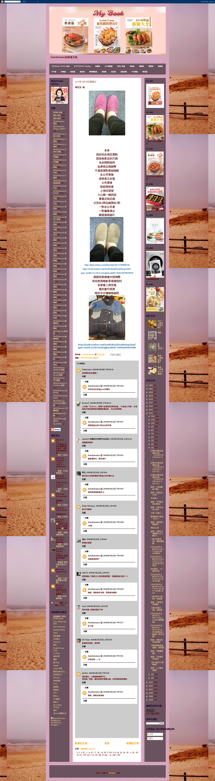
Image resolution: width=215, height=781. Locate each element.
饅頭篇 (145, 72)
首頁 (106, 743)
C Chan (56, 653)
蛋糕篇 (104, 72)
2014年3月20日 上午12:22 (121, 439)
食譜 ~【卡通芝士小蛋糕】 (160, 370)
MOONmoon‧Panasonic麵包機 (59, 403)
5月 (152, 441)
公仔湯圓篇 (109, 66)
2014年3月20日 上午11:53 (97, 606)
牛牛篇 (54, 72)
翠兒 (55, 645)
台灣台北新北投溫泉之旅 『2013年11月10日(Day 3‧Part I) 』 (157, 479)
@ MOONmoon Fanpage (82, 66)
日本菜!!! (154, 498)
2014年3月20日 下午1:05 (99, 673)
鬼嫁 (55, 659)
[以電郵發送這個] (111, 354)
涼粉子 (56, 702)
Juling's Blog (59, 630)
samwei (56, 642)
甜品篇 (113, 72)
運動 (159, 332)
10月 (153, 423)
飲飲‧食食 (57, 115)
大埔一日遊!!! (156, 513)
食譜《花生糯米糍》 (61, 597)
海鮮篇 (132, 66)
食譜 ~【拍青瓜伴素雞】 (157, 603)
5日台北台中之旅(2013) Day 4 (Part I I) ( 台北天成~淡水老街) (157, 561)
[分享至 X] (115, 354)
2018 (151, 399)
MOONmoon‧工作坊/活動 (60, 150)
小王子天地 (57, 668)
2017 (151, 403)
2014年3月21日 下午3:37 (113, 692)
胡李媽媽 (56, 636)
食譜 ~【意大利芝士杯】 (157, 508)
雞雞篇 (141, 66)
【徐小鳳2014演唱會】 (157, 663)
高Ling (56, 662)
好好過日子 (57, 675)
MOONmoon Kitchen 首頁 (61, 66)
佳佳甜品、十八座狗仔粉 (157, 570)
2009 (151, 696)
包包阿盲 (56, 681)
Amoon (56, 678)
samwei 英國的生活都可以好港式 (96, 439)
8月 (152, 430)
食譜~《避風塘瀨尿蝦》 (62, 533)
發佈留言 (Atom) (88, 749)
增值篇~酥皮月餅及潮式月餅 (62, 564)
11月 (153, 420)
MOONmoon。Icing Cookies (59, 128)
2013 (151, 682)
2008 (151, 700)
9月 (152, 427)
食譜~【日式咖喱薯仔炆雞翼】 (62, 580)
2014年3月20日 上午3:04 (96, 472)
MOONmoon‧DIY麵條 (59, 379)
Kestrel (85, 403)
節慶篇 (97, 66)
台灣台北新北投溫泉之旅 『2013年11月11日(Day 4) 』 (157, 455)
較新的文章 (81, 743)
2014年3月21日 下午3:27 (113, 622)
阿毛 (84, 472)
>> (67, 605)
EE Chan (86, 640)
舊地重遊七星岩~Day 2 (157, 518)
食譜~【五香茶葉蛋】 (62, 472)
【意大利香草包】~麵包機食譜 (157, 541)
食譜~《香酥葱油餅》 (160, 359)
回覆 (84, 376)
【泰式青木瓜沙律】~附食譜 (157, 597)
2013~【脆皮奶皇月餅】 (160, 324)
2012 (151, 686)
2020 (151, 392)
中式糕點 (135, 72)
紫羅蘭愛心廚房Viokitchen (59, 617)
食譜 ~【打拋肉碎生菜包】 (157, 503)
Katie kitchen (88, 506)
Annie (56, 665)
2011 (151, 689)
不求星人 (56, 639)
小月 (55, 693)
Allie (55, 633)
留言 (151, 738)
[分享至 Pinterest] (120, 354)
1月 (152, 678)
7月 (152, 434)
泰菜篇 (63, 72)
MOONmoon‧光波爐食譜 (60, 182)
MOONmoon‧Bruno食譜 (59, 374)
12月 (153, 416)
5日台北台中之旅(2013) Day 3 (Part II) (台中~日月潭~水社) (157, 588)
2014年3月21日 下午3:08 (113, 522)
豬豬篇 (160, 66)
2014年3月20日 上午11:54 (101, 640)
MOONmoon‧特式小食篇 (60, 218)
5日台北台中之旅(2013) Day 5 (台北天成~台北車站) (157, 550)
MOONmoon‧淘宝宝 (90, 358)
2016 (151, 406)
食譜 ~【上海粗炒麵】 (157, 669)
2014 (151, 413)
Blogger (112, 773)
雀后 (84, 539)
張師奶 (56, 690)
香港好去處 (57, 112)
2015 (151, 410)
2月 (152, 675)
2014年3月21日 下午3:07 (113, 422)
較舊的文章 (133, 743)
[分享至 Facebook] (118, 354)
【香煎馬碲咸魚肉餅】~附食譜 (157, 646)
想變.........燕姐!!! (161, 346)
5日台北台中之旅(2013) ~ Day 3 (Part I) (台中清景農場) (157, 617)
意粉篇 (82, 72)
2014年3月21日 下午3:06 (113, 386)
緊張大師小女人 (59, 671)
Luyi (84, 606)
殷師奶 (56, 687)
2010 (151, 693)
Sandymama (94, 386)
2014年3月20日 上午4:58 (106, 506)
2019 (151, 396)
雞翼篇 (151, 66)
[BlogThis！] (113, 354)
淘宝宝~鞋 (155, 528)
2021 (151, 389)
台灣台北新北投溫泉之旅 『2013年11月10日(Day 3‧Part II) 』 (157, 467)
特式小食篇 (121, 66)
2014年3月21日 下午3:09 (113, 589)
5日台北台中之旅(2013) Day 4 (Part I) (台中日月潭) (157, 578)
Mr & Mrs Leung (57, 706)
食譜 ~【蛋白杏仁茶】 (157, 494)
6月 (152, 437)
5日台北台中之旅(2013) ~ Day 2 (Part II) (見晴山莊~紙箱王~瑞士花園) (157, 630)
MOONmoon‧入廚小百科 (60, 135)
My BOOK (57, 424)
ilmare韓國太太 (60, 713)
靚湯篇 (72, 72)
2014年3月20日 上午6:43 (96, 539)
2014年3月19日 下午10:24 (103, 369)
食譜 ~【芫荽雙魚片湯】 (157, 488)
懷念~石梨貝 (63, 455)
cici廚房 (56, 699)
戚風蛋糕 (124, 72)
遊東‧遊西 (57, 118)
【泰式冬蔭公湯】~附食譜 (156, 609)
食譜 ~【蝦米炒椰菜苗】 (157, 523)
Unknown (87, 369)
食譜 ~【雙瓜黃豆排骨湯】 (157, 641)
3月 (152, 448)
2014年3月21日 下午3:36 (113, 656)
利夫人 (56, 696)
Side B (85, 573)
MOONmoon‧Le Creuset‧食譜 (60, 384)
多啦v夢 (56, 656)
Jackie (85, 673)
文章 (151, 734)
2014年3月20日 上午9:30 (99, 573)
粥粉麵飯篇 (93, 72)
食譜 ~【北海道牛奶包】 (157, 658)
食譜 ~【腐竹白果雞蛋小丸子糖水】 (157, 533)
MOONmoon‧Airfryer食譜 (59, 369)
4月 (152, 444)
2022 (151, 385)
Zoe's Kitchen (59, 627)
